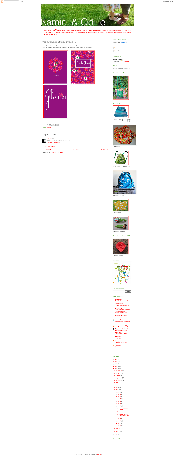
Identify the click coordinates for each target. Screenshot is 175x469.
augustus (118, 380)
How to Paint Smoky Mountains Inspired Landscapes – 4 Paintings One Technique (122, 311)
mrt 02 (119, 425)
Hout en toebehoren (80, 30)
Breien (45, 30)
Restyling (102, 32)
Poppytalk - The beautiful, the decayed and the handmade (122, 330)
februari (118, 428)
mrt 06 (119, 421)
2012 (116, 364)
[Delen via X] (54, 125)
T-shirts (128, 32)
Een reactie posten (50, 146)
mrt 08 (119, 418)
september (119, 378)
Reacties (117, 51)
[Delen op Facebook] (56, 125)
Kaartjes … (120, 412)
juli (117, 382)
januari (118, 431)
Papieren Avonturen (120, 315)
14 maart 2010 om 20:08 (53, 142)
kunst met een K (126, 30)
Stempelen (123, 32)
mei (117, 387)
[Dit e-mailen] (50, 125)
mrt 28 (119, 401)
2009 (116, 434)
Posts (116, 48)
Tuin (50, 34)
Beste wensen (118, 347)
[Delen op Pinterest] (58, 125)
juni (117, 385)
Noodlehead (118, 299)
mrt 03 (119, 423)
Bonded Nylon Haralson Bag (122, 300)
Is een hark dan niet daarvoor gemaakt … (123, 415)
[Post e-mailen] (46, 124)
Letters (45, 32)
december (119, 371)
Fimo (53, 30)
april (117, 389)
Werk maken (118, 338)
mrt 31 (119, 394)
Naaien (51, 32)
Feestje (49, 30)
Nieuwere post (47, 150)
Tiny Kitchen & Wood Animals (122, 305)
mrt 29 (119, 399)
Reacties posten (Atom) (57, 152)
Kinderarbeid (113, 30)
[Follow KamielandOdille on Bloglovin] (120, 42)
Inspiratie (92, 30)
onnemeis (118, 336)
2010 (116, 368)
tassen (46, 34)
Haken (68, 30)
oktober (118, 375)
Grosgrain (118, 341)
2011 (116, 366)
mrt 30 (119, 396)
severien (49, 138)
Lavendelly (118, 345)
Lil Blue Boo (118, 308)
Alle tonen (129, 349)
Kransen (119, 30)
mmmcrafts (118, 320)
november (119, 373)
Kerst (102, 30)
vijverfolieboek (118, 317)
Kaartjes (98, 30)
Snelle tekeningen (109, 32)
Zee (58, 34)
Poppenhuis (63, 32)
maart (118, 392)
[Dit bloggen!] (52, 125)
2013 (116, 361)
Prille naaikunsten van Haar (75, 32)
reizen (98, 32)
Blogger (99, 454)
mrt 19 (119, 403)
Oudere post (104, 150)
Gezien (58, 30)
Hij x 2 (72, 30)
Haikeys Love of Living (121, 326)
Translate (126, 61)
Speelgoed (117, 32)
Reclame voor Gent (89, 32)
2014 (116, 359)
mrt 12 (119, 406)
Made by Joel (119, 303)
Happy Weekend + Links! (121, 333)
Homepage (76, 150)
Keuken (106, 30)
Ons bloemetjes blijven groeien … (123, 408)
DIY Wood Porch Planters (121, 342)
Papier (57, 32)
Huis (87, 30)
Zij (59, 34)
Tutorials (54, 34)
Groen (64, 30)
